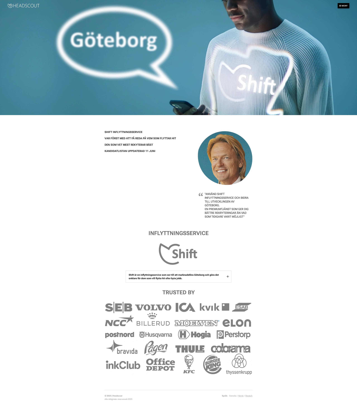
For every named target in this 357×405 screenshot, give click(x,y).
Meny (345, 6)
